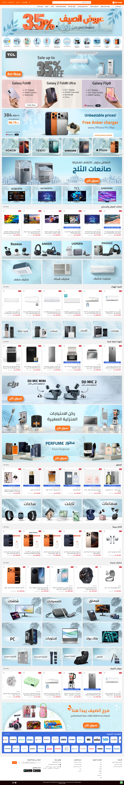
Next (6, 22)
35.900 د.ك (77, 493)
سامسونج (99, 775)
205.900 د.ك (117, 370)
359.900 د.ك (97, 370)
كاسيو (100, 768)
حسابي (79, 770)
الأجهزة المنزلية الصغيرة (61, 6)
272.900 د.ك (117, 235)
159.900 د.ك (77, 235)
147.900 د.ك (77, 370)
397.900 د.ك (57, 555)
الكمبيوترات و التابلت (94, 6)
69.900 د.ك (117, 591)
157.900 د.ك (16, 697)
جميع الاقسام (118, 6)
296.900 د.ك (69, 591)
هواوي (100, 770)
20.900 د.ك (77, 697)
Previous (118, 22)
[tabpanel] (62, 22)
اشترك (14, 762)
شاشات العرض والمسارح (83, 6)
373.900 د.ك (97, 555)
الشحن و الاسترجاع (77, 766)
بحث (80, 768)
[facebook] (16, 783)
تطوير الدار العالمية (62, 783)
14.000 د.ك (37, 697)
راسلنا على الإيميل (77, 762)
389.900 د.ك (97, 315)
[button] (18, 2)
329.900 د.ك (57, 235)
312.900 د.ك (57, 370)
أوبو (101, 777)
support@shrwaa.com (54, 764)
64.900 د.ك (117, 555)
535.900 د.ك (20, 591)
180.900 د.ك (77, 315)
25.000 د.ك (37, 493)
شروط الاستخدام (77, 764)
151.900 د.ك (16, 235)
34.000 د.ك (57, 493)
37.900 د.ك (17, 370)
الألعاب (52, 6)
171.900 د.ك (97, 235)
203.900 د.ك (93, 591)
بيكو (101, 764)
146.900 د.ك (117, 315)
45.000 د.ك (97, 493)
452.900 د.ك (16, 555)
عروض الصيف (40, 6)
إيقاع (101, 773)
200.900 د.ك (36, 315)
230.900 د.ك (57, 315)
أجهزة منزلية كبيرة (71, 6)
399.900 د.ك (77, 555)
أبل (101, 762)
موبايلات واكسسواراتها (105, 6)
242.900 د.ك (36, 235)
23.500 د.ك (117, 493)
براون (101, 766)
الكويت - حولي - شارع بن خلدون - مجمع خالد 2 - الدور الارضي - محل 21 (52, 767)
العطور (46, 6)
